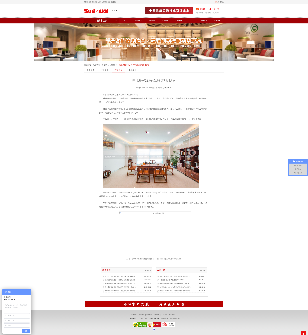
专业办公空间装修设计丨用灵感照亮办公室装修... (120, 291)
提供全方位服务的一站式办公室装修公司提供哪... (120, 280)
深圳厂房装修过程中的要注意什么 (143, 259)
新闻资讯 (138, 20)
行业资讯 (104, 70)
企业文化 (141, 315)
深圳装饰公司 (109, 95)
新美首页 (96, 65)
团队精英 (152, 20)
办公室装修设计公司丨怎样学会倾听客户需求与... (120, 287)
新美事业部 (102, 20)
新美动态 (90, 70)
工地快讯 (132, 70)
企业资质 (157, 315)
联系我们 (217, 20)
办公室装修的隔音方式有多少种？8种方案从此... (174, 283)
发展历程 (149, 315)
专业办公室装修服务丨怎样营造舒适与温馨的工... (120, 276)
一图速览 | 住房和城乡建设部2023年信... (172, 280)
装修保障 (178, 20)
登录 (216, 2)
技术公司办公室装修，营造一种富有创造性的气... (175, 276)
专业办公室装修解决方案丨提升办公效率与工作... (120, 283)
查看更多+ (148, 270)
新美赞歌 (172, 315)
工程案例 (165, 20)
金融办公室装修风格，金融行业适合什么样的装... (175, 291)
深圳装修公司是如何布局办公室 (170, 259)
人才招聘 (164, 315)
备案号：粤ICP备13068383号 (170, 318)
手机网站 (221, 2)
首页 (125, 20)
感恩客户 (204, 20)
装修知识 (113, 65)
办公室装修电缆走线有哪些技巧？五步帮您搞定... (175, 287)
